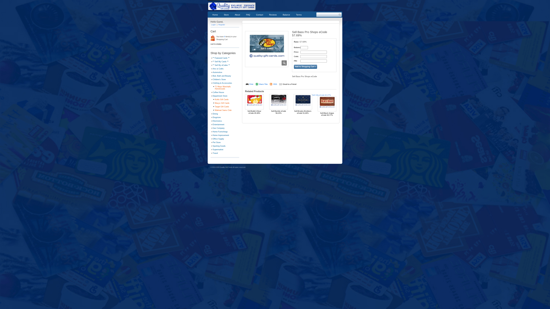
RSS (275, 84)
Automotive (217, 72)
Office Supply (218, 139)
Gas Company (219, 128)
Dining (215, 114)
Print (251, 84)
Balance (286, 15)
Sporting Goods (219, 146)
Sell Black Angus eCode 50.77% (327, 114)
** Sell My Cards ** (220, 62)
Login (213, 25)
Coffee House (218, 92)
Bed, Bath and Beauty (222, 76)
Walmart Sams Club (223, 110)
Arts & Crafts (218, 69)
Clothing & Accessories (222, 83)
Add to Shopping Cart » (305, 67)
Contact (259, 15)
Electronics (217, 121)
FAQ (248, 15)
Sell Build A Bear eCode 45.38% (254, 112)
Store (226, 15)
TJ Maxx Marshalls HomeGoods (223, 88)
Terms (299, 15)
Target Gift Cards (222, 107)
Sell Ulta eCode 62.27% (321, 95)
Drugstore (217, 117)
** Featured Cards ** (221, 58)
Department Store (220, 96)
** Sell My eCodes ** (221, 65)
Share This (263, 84)
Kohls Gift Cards (222, 99)
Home (215, 15)
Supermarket (218, 149)
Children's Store (219, 79)
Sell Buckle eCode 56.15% (278, 112)
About (237, 15)
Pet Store (217, 142)
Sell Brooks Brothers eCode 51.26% (302, 112)
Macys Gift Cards (222, 103)
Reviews (273, 15)
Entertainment (218, 124)
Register (221, 25)
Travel (215, 153)
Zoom (284, 63)
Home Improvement (221, 135)
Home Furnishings (220, 132)
